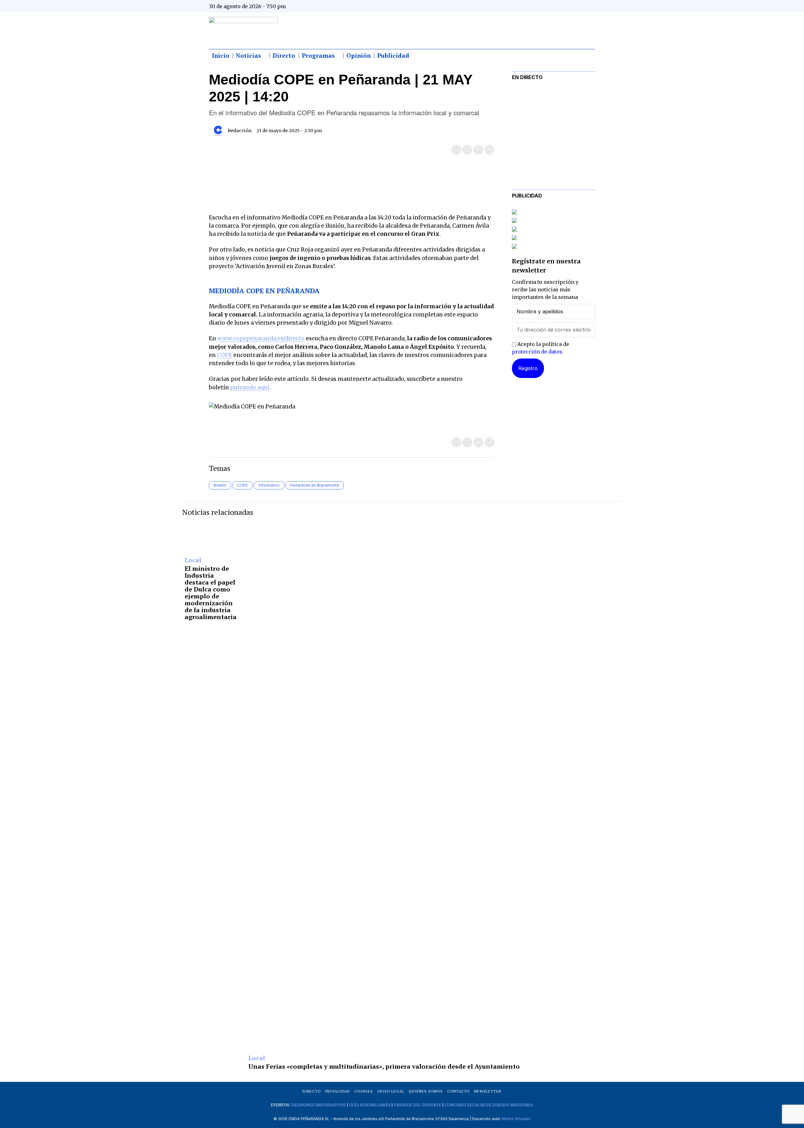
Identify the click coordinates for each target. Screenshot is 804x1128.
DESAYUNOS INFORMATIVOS (318, 1105)
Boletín (220, 485)
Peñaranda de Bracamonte (314, 485)
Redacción (240, 130)
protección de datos (537, 351)
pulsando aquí (249, 387)
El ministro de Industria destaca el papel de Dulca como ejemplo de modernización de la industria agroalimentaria (210, 592)
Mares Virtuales (516, 1118)
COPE (224, 355)
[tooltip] (528, 6)
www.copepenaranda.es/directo (261, 338)
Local (193, 560)
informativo (269, 485)
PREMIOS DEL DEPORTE (417, 1105)
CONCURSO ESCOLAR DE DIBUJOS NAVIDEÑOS (489, 1105)
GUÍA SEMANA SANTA (369, 1105)
